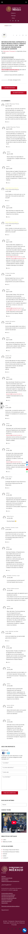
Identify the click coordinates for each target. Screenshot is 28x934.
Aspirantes (19, 51)
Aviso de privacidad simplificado (8, 898)
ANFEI (4, 856)
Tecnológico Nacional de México (11, 849)
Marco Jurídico (4, 879)
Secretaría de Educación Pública (11, 851)
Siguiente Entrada (18, 92)
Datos (13, 18)
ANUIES (5, 853)
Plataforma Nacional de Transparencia (10, 881)
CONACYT (5, 858)
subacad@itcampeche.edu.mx (18, 258)
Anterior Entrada (10, 87)
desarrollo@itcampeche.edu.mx (10, 69)
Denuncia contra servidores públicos (10, 906)
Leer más (15, 890)
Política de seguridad (6, 901)
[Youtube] (18, 21)
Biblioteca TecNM (7, 841)
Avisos (24, 51)
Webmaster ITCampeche (9, 51)
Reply (8, 121)
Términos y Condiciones (6, 899)
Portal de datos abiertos (7, 893)
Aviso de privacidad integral (7, 896)
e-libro (4, 839)
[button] (3, 752)
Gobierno (13, 13)
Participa (13, 15)
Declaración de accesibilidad (8, 894)
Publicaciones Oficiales (6, 878)
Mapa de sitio (4, 902)
